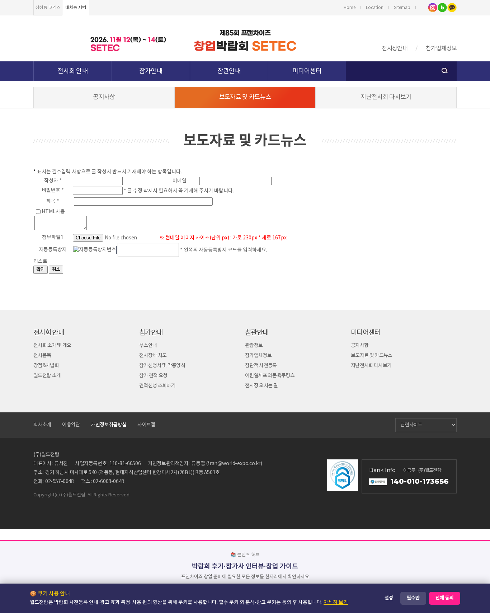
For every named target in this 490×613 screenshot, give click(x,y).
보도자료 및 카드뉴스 (245, 97)
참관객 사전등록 (261, 366)
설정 (389, 598)
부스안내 (148, 345)
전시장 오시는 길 (261, 386)
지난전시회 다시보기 (386, 97)
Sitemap (402, 7)
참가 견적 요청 (153, 376)
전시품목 (42, 356)
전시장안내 (394, 48)
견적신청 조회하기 (157, 386)
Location (374, 7)
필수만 (413, 598)
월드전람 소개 (47, 376)
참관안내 (229, 71)
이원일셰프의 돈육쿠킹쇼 (270, 376)
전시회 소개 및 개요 (52, 345)
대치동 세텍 (75, 7)
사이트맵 (146, 425)
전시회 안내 (72, 71)
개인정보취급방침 (109, 425)
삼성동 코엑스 (48, 7)
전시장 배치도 (152, 356)
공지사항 (104, 97)
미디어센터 (307, 71)
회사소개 (42, 425)
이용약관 (71, 425)
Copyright (44, 495)
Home (349, 7)
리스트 (40, 262)
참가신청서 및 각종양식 (162, 366)
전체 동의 (444, 598)
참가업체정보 (441, 48)
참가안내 (150, 71)
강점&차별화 (46, 366)
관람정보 (254, 345)
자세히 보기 (336, 602)
